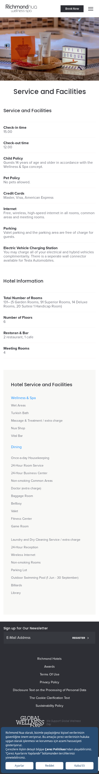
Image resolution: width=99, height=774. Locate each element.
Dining (16, 447)
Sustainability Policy (49, 706)
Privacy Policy (49, 682)
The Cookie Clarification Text (49, 698)
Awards (49, 667)
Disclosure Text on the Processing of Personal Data (49, 690)
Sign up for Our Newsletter (25, 628)
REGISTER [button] (78, 638)
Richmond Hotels (49, 659)
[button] (89, 9)
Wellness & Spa (23, 398)
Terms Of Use (49, 674)
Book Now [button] (72, 9)
